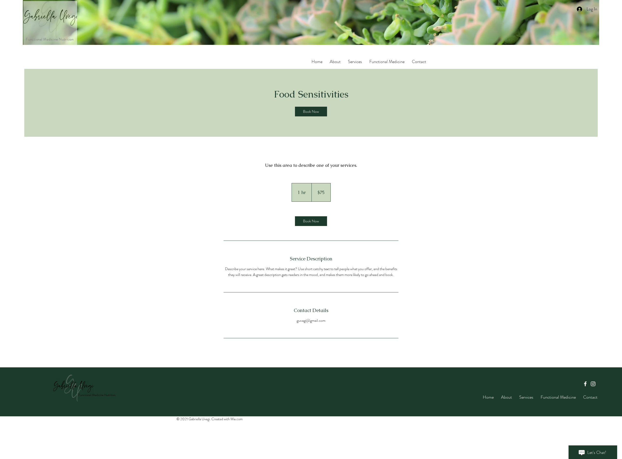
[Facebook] (585, 384)
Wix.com (236, 419)
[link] (311, 111)
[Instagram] (593, 384)
